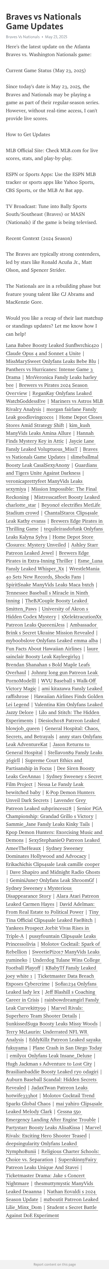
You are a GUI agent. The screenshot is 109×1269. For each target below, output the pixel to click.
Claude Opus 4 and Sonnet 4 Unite (43, 353)
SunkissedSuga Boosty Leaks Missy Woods (52, 1024)
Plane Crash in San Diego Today (67, 1048)
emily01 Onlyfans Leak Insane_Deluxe (51, 1056)
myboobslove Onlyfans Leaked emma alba (52, 640)
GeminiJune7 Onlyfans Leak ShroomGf (52, 880)
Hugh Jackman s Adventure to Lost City (49, 1064)
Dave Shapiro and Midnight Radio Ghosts (55, 872)
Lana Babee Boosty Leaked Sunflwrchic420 (52, 345)
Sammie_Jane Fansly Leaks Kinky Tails (48, 824)
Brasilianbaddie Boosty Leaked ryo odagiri (52, 1072)
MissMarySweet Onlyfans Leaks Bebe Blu (51, 361)
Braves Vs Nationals (23, 36)
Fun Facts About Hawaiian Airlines (44, 649)
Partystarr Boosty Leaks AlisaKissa (43, 1127)
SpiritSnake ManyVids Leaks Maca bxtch (50, 585)
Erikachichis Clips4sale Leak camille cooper (53, 864)
